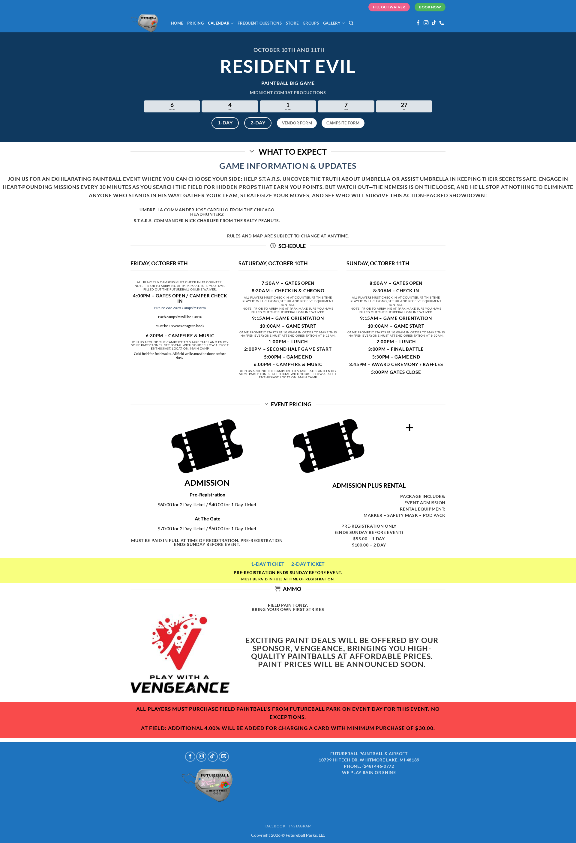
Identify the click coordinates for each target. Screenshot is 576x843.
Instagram (300, 826)
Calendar (219, 23)
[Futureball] (146, 23)
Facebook (275, 826)
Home (177, 23)
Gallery (332, 23)
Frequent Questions (260, 23)
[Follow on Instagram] (426, 23)
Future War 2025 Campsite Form (180, 307)
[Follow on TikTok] (433, 23)
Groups (311, 23)
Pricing (195, 23)
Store (292, 23)
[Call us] (441, 23)
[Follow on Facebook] (418, 23)
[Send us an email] (224, 757)
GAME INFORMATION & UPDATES (287, 166)
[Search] (351, 23)
